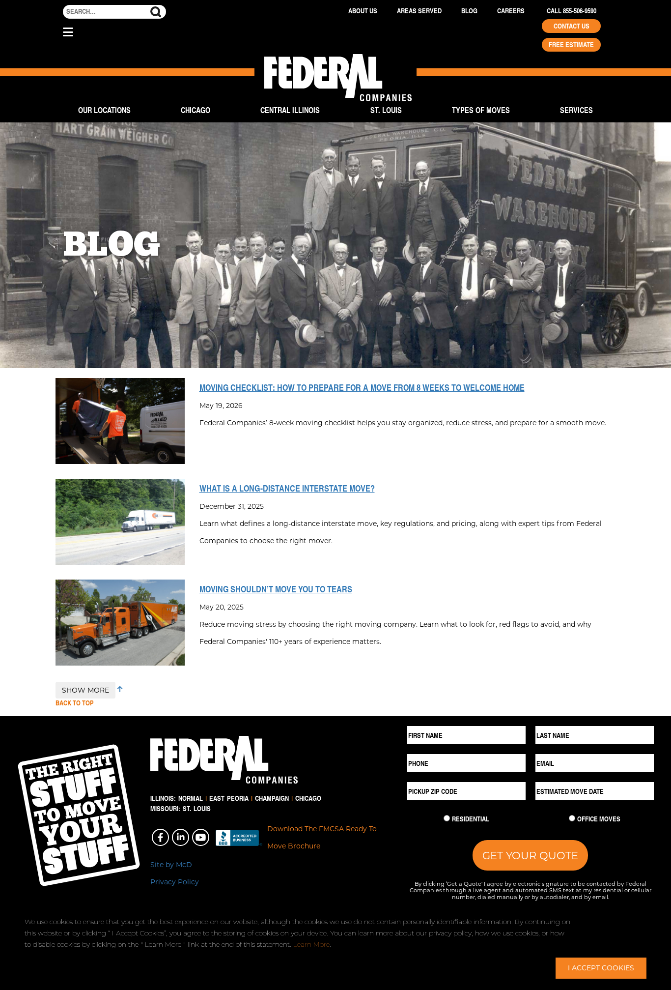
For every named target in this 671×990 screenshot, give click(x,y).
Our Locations (104, 110)
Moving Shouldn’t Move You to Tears (275, 588)
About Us (362, 11)
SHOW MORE (85, 690)
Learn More (311, 944)
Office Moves (598, 819)
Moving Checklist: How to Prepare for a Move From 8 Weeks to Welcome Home (362, 387)
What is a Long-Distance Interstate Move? (287, 488)
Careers (511, 11)
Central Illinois (290, 110)
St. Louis (386, 110)
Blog (469, 11)
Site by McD (171, 864)
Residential (470, 819)
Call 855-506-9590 (571, 10)
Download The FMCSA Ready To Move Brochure (322, 837)
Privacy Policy (174, 881)
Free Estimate (571, 45)
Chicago (195, 110)
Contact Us (571, 26)
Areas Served (419, 11)
